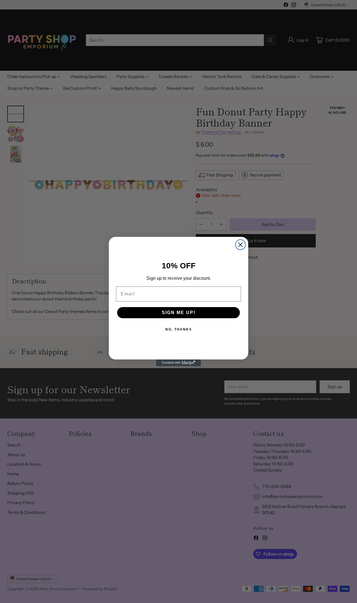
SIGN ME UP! (179, 312)
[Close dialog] (240, 245)
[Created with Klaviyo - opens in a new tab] (178, 362)
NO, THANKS (178, 329)
